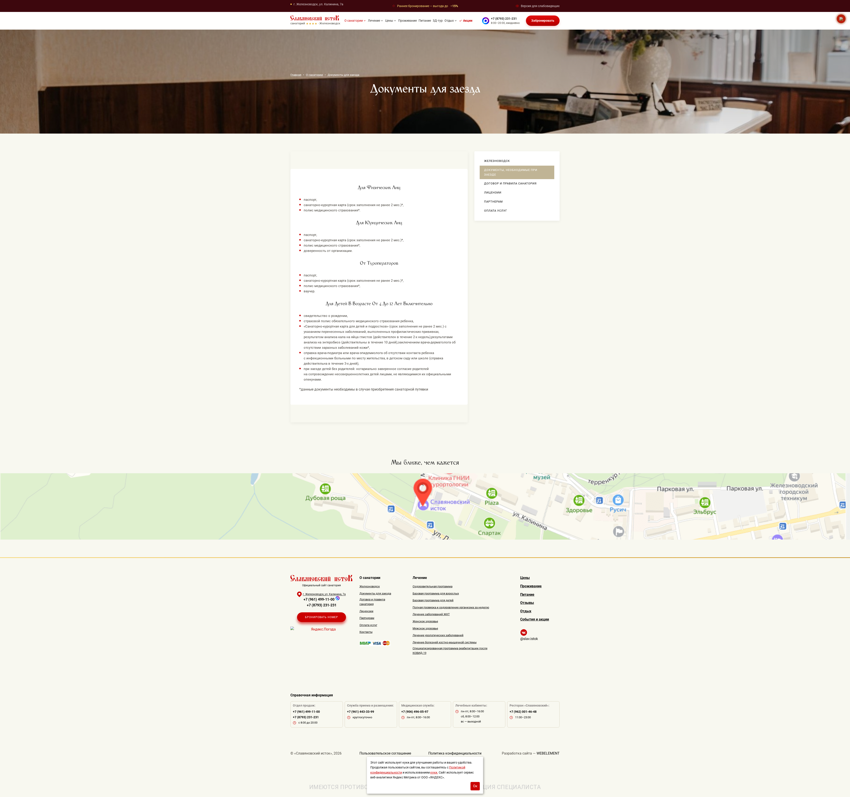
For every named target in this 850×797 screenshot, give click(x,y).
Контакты (366, 632)
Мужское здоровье (425, 628)
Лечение (374, 21)
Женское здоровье (425, 621)
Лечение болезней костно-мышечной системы (445, 642)
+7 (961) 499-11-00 (318, 599)
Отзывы (527, 603)
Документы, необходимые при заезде (510, 172)
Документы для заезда (375, 593)
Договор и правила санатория (510, 183)
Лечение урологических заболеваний (438, 635)
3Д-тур (438, 21)
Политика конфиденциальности (454, 753)
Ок (475, 786)
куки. (434, 772)
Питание (425, 21)
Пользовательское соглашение (385, 753)
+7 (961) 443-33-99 (360, 711)
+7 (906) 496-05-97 (414, 711)
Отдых (449, 21)
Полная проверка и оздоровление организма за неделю (451, 607)
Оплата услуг (495, 210)
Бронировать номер (321, 617)
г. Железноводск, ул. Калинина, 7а (318, 4)
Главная (295, 75)
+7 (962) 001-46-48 (523, 711)
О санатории (353, 21)
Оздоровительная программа (432, 586)
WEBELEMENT (548, 753)
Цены (389, 21)
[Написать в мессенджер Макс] (485, 20)
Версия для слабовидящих (540, 6)
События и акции (534, 619)
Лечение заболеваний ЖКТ (431, 614)
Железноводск (497, 161)
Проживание (407, 21)
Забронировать (542, 21)
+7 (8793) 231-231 (504, 18)
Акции (467, 21)
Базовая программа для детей (433, 600)
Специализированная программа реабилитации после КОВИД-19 (450, 651)
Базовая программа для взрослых (436, 593)
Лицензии (492, 192)
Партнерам (493, 201)
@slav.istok (529, 639)
